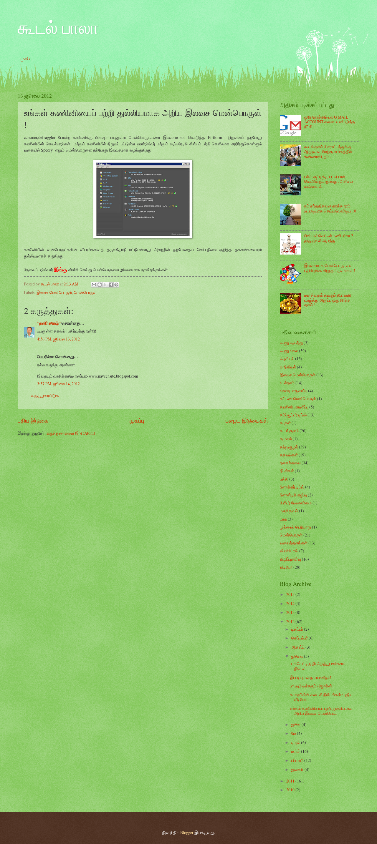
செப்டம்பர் (300, 638)
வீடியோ (286, 567)
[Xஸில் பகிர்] (105, 285)
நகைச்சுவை (290, 463)
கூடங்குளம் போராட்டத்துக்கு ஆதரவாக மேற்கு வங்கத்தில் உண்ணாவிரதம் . (328, 151)
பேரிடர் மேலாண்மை (296, 503)
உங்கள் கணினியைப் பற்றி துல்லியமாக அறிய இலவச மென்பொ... (321, 710)
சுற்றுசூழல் (289, 447)
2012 (290, 621)
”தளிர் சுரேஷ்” (49, 323)
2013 (290, 612)
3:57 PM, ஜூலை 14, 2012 (58, 383)
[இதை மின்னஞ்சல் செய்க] (94, 285)
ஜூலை (297, 656)
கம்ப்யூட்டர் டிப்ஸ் (293, 415)
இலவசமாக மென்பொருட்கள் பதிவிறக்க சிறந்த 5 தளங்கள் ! (329, 267)
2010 (290, 790)
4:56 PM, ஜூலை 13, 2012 (58, 339)
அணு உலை (289, 350)
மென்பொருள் (85, 292)
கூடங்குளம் (289, 430)
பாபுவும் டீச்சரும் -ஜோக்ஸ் (311, 686)
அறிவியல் (288, 367)
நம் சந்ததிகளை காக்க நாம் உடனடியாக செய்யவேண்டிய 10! (331, 208)
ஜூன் (296, 724)
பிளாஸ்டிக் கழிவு (293, 495)
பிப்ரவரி (297, 760)
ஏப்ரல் (296, 742)
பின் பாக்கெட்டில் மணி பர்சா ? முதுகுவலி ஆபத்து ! (328, 238)
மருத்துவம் (289, 511)
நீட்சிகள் (287, 470)
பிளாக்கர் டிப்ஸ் (292, 487)
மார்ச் (296, 751)
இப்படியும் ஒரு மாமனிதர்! (310, 677)
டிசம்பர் (297, 629)
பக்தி (284, 479)
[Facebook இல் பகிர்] (111, 285)
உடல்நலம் (287, 383)
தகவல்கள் (289, 455)
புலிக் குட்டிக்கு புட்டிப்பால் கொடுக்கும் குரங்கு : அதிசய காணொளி (328, 181)
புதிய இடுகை (33, 420)
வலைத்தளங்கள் (293, 543)
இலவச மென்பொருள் (54, 292)
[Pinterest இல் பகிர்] (116, 285)
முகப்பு (26, 59)
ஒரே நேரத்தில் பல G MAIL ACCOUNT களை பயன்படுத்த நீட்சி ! (329, 121)
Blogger (187, 832)
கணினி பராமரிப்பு (294, 407)
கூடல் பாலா (58, 27)
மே (294, 733)
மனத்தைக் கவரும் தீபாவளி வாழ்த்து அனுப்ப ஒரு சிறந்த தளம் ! (327, 300)
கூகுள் (285, 423)
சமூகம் (286, 438)
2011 (290, 781)
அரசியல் (287, 358)
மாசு (283, 519)
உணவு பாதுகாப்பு (293, 390)
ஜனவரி (298, 769)
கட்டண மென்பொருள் (298, 398)
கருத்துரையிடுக (45, 395)
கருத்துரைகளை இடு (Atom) (71, 433)
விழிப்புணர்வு (290, 559)
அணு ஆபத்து (291, 342)
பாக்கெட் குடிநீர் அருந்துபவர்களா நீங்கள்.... (317, 666)
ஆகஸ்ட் (298, 647)
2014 (290, 603)
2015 (290, 594)
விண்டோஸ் (289, 551)
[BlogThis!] (99, 285)
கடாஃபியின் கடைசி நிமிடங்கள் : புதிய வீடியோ (321, 697)
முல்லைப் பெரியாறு (295, 527)
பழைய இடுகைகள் (247, 420)
